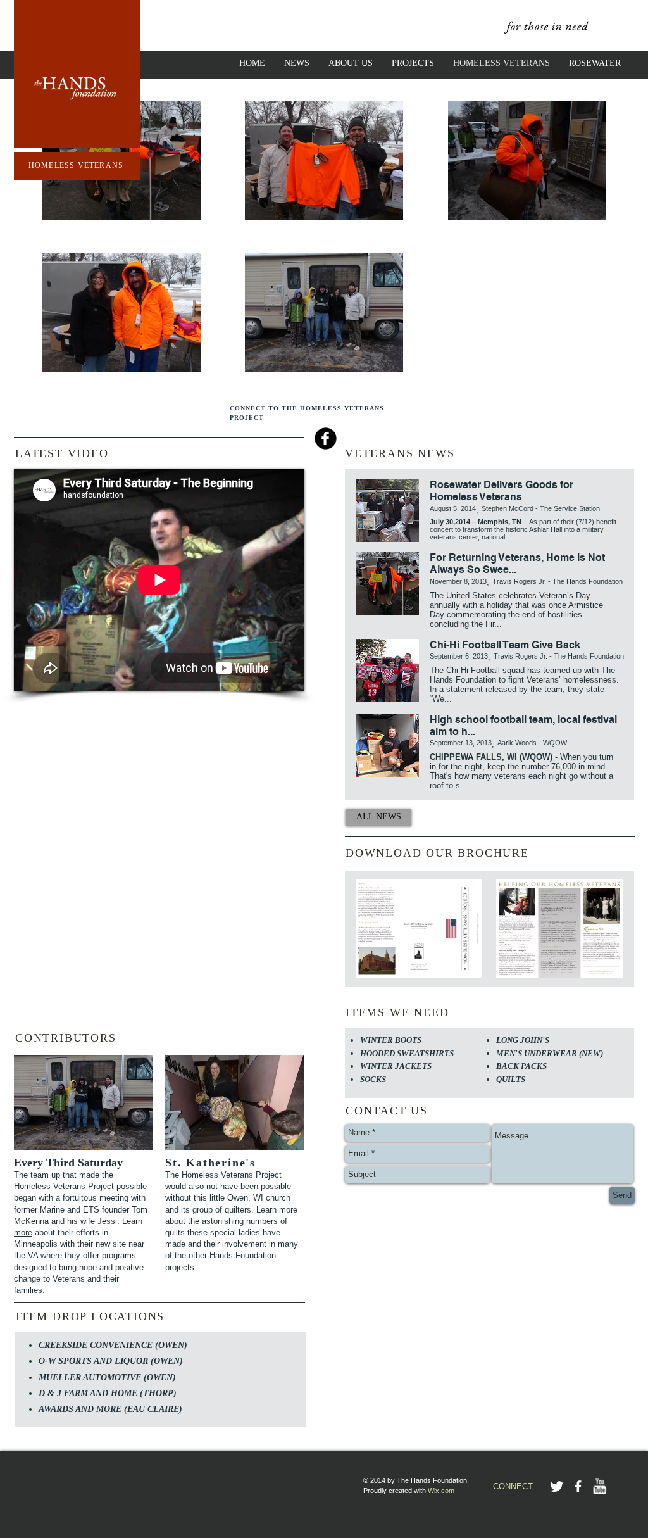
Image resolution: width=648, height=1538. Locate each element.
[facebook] (578, 1486)
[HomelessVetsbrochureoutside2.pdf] (419, 930)
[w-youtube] (600, 1486)
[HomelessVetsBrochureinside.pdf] (559, 930)
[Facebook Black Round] (326, 438)
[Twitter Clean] (556, 1486)
